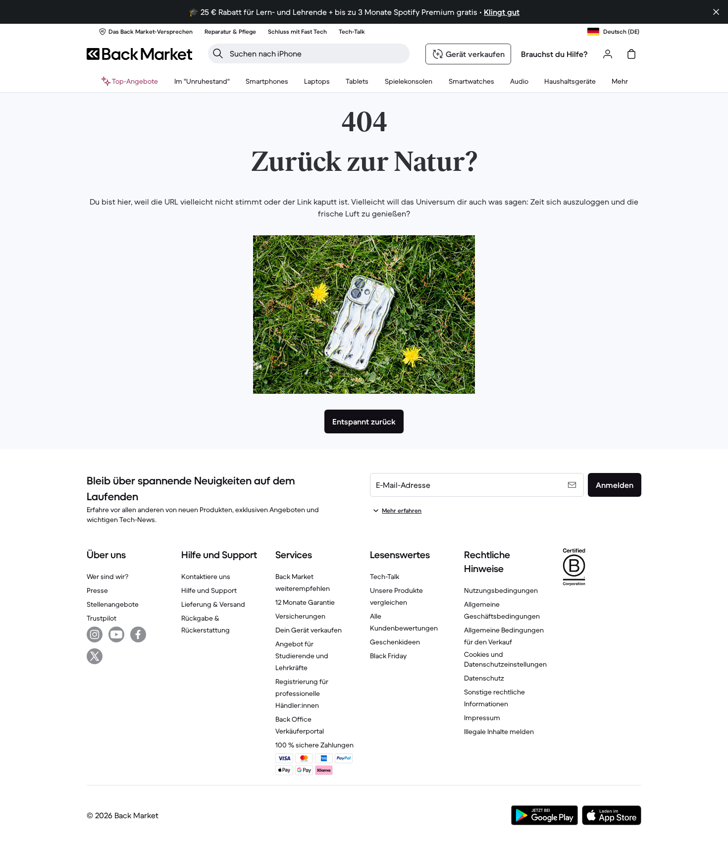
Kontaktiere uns (205, 576)
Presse (97, 590)
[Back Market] (139, 54)
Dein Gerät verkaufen (308, 630)
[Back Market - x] (95, 656)
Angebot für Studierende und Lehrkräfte (301, 655)
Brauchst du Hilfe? (554, 54)
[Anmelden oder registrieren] (608, 54)
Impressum (482, 717)
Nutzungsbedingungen (501, 590)
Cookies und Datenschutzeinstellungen (505, 659)
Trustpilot (101, 618)
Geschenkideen (395, 641)
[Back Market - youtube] (116, 634)
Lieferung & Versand (213, 604)
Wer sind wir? (107, 576)
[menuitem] (267, 81)
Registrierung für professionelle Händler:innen (301, 693)
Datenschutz (484, 678)
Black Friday (388, 655)
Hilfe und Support (209, 590)
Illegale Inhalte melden (499, 731)
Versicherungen (300, 616)
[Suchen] (218, 53)
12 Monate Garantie (305, 602)
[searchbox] (317, 53)
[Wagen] (631, 54)
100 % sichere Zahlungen (314, 744)
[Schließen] (716, 12)
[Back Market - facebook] (138, 634)
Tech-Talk (384, 576)
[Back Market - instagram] (95, 634)
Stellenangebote (113, 604)
